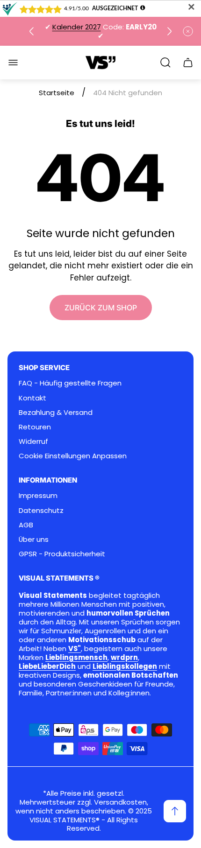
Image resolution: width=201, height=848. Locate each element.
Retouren (35, 427)
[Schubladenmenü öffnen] (13, 62)
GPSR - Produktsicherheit (62, 554)
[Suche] (165, 62)
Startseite (56, 92)
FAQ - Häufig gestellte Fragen (70, 383)
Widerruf (33, 441)
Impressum (38, 495)
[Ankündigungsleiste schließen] (188, 31)
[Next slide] (169, 31)
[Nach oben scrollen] (175, 811)
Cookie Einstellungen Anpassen (73, 456)
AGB (26, 525)
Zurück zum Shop (101, 307)
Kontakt (32, 398)
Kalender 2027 (76, 27)
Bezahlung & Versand (56, 412)
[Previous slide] (31, 31)
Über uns (34, 539)
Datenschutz (41, 510)
